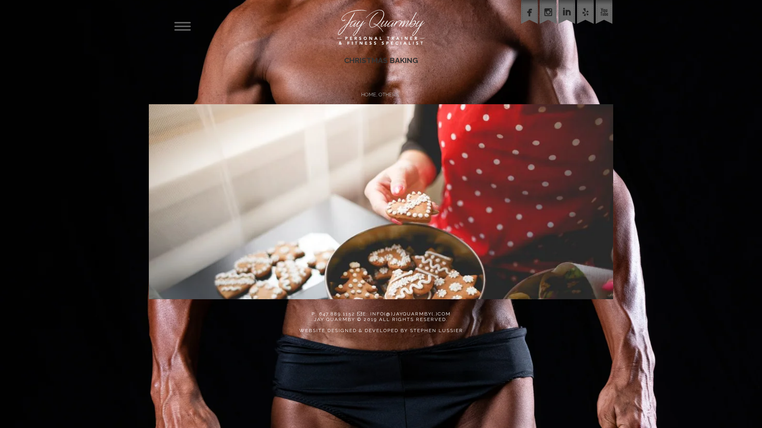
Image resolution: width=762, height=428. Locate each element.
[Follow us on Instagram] (549, 27)
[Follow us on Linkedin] (567, 27)
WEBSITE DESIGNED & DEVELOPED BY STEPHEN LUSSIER (381, 330)
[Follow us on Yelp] (586, 27)
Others (389, 94)
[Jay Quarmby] (381, 27)
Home (368, 94)
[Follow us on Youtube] (605, 27)
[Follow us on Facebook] (530, 27)
